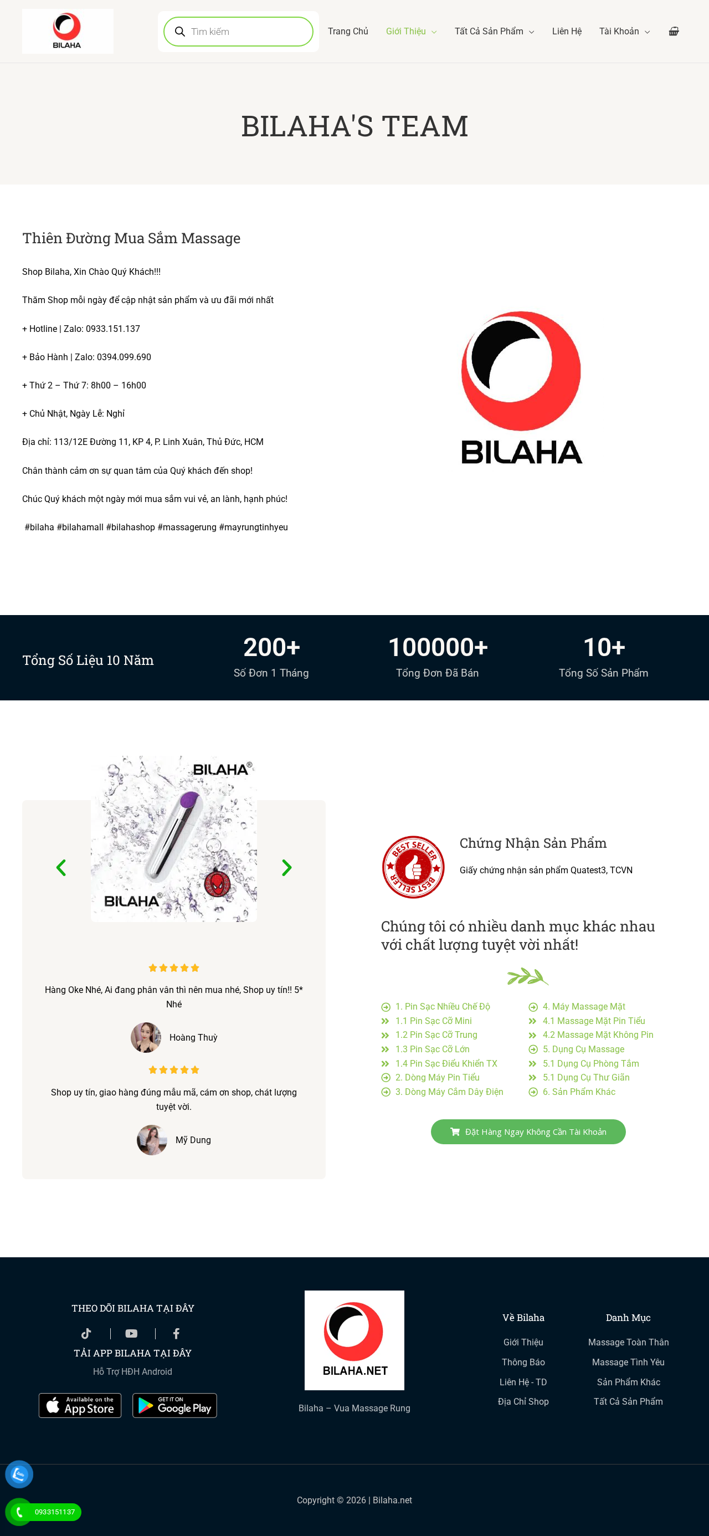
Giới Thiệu (406, 31)
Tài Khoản (619, 31)
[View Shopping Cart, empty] (673, 32)
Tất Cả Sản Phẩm (489, 31)
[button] (61, 868)
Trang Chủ (348, 31)
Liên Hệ (567, 31)
